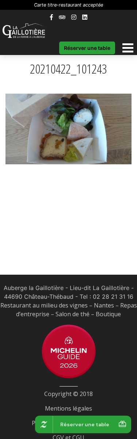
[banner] (27, 30)
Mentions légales (68, 408)
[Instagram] (73, 17)
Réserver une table (87, 48)
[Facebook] (51, 17)
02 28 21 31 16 (113, 296)
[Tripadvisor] (62, 17)
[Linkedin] (84, 17)
